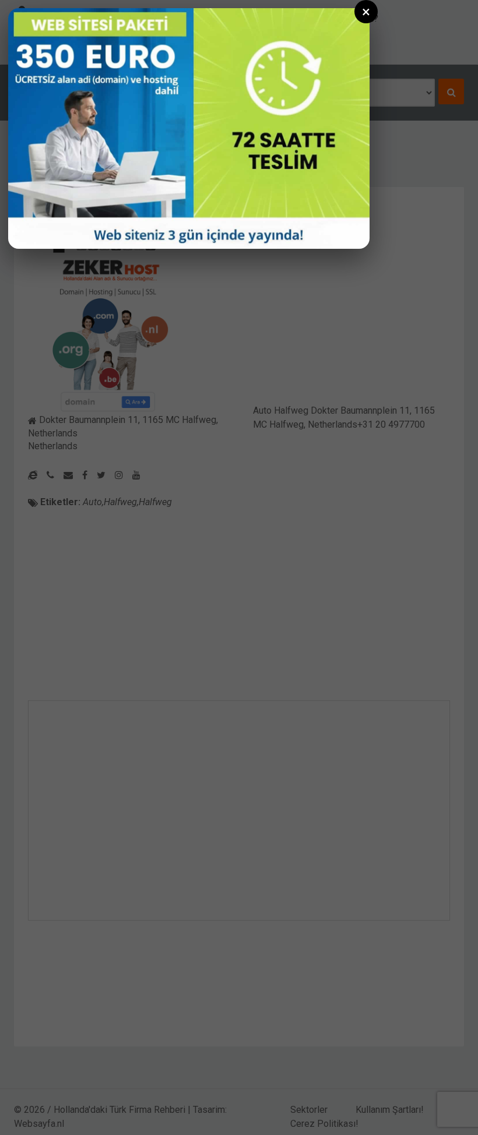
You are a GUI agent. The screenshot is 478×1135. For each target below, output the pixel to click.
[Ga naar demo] (189, 128)
